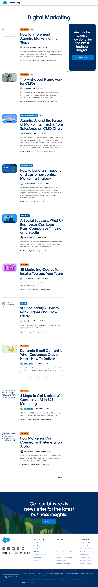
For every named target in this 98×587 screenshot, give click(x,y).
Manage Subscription (85, 563)
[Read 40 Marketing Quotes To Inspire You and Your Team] (9, 270)
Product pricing (37, 557)
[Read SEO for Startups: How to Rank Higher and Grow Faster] (9, 311)
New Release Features (85, 560)
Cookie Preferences (76, 579)
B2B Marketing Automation (49, 60)
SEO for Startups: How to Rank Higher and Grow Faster (39, 312)
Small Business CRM (85, 543)
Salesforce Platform (26, 151)
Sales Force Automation (86, 546)
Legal (57, 554)
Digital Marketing (25, 60)
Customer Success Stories (39, 554)
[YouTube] (22, 549)
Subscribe (83, 57)
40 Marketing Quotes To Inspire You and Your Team (41, 271)
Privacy (40, 579)
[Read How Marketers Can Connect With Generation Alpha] (9, 441)
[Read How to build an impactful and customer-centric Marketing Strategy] (9, 173)
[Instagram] (18, 549)
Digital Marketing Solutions (87, 552)
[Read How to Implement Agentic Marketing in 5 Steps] (9, 37)
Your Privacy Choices (31, 582)
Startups (23, 303)
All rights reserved (44, 573)
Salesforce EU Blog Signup (63, 563)
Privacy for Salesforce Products (64, 557)
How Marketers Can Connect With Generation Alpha (41, 442)
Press (57, 549)
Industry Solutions (84, 554)
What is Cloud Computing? (40, 549)
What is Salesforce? (38, 543)
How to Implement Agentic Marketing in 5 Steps (38, 38)
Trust (68, 579)
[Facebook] (4, 549)
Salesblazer (25, 215)
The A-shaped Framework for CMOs (41, 81)
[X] (8, 549)
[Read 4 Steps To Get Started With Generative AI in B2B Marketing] (9, 398)
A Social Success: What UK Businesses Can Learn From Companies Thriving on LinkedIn (41, 226)
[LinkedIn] (13, 549)
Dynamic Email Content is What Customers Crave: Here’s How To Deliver (41, 354)
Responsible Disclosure (50, 579)
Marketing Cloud (26, 165)
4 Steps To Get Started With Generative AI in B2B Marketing (41, 399)
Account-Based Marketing (28, 101)
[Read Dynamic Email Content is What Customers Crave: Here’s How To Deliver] (9, 353)
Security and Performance (63, 552)
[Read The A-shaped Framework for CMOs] (9, 80)
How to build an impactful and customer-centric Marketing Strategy (41, 174)
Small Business (45, 332)
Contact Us (36, 560)
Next (58, 477)
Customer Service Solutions (87, 549)
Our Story (58, 543)
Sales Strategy (46, 251)
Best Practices (38, 151)
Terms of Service (31, 579)
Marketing (24, 29)
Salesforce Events (84, 557)
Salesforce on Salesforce (29, 115)
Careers (58, 546)
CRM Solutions (37, 552)
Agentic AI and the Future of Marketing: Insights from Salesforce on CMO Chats (41, 124)
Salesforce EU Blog (61, 560)
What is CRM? (36, 546)
